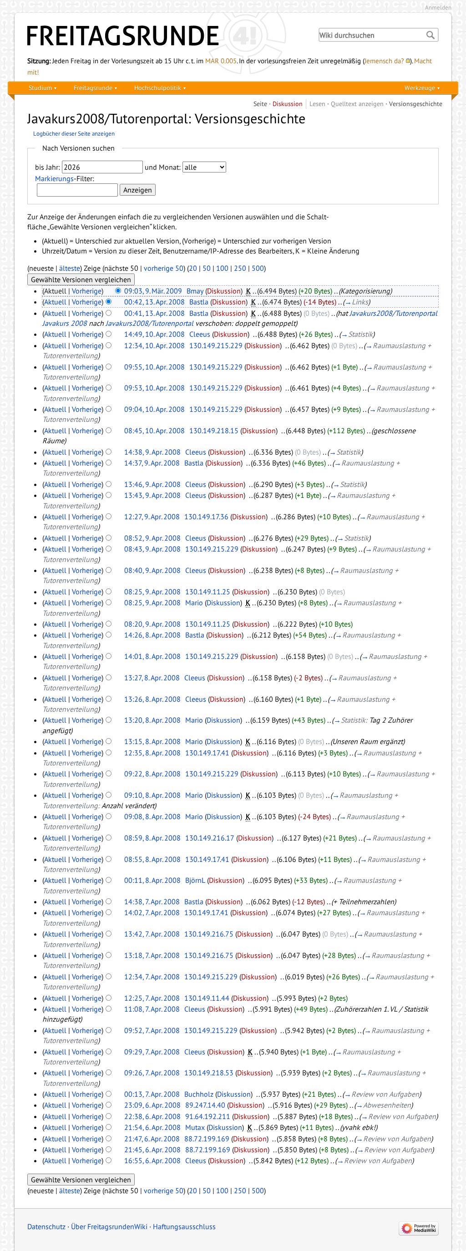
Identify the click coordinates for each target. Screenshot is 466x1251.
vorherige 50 (163, 268)
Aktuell (55, 301)
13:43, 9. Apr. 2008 (152, 495)
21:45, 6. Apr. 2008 (152, 1149)
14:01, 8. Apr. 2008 (152, 656)
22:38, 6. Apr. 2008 (152, 1116)
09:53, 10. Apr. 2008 (154, 387)
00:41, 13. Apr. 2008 (154, 313)
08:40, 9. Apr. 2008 (152, 570)
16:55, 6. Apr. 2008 (152, 1160)
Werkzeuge (420, 87)
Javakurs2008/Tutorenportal (149, 323)
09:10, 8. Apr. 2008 (152, 795)
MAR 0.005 (221, 60)
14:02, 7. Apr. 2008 (152, 912)
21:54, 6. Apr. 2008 (152, 1127)
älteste (69, 268)
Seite (260, 103)
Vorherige (86, 290)
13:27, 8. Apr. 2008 (152, 677)
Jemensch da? (384, 60)
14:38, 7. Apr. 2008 (152, 901)
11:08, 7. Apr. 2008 (152, 1008)
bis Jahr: (47, 167)
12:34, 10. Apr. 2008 (154, 345)
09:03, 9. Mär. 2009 (153, 290)
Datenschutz (46, 1226)
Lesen (317, 103)
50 (207, 268)
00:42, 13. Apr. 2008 (154, 301)
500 (258, 268)
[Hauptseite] (164, 35)
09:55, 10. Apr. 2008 (154, 366)
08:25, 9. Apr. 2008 (152, 591)
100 (222, 268)
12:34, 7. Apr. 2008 (152, 976)
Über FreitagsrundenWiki (109, 1226)
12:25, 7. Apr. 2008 (152, 998)
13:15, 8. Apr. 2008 (152, 741)
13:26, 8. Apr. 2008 (152, 699)
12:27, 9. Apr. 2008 (152, 516)
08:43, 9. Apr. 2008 (152, 548)
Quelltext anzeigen (357, 103)
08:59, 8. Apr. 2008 (152, 837)
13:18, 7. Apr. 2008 (152, 955)
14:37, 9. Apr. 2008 (152, 462)
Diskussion (288, 103)
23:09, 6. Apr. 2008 (152, 1104)
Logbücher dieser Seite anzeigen (74, 133)
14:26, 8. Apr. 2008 (152, 634)
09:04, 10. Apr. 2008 (154, 409)
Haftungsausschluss (184, 1226)
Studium (40, 87)
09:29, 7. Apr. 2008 (152, 1051)
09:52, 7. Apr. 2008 (152, 1030)
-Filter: (64, 178)
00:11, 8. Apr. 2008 (152, 880)
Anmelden (438, 7)
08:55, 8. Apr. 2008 (152, 859)
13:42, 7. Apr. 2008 (152, 933)
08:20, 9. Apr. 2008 (152, 623)
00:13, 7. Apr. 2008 (152, 1094)
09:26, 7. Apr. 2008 (152, 1072)
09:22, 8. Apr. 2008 (152, 773)
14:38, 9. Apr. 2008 (152, 451)
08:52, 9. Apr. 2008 (152, 537)
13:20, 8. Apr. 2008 (152, 719)
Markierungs (54, 178)
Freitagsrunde (93, 87)
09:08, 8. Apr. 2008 (152, 816)
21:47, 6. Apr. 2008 (152, 1138)
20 (193, 268)
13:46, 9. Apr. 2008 (152, 484)
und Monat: (163, 167)
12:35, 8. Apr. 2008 (152, 752)
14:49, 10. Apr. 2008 (154, 334)
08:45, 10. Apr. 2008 (154, 430)
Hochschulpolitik (157, 87)
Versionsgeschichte (415, 103)
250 (240, 268)
